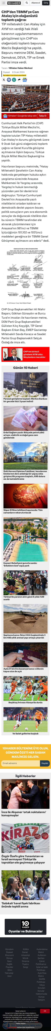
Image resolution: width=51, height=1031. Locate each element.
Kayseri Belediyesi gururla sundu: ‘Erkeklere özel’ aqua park (20, 564)
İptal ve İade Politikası (42, 968)
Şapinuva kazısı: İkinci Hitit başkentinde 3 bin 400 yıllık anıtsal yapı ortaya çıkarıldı (24, 636)
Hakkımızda (41, 994)
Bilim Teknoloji (9, 971)
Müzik (25, 958)
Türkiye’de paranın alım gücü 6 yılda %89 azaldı (23, 598)
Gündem (9, 949)
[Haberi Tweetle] (4, 80)
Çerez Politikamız (41, 962)
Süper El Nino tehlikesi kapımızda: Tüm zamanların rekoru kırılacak (23, 511)
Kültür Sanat (25, 950)
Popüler (9, 967)
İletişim (41, 1000)
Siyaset (6, 72)
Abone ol (35, 3)
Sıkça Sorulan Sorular (41, 988)
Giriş (46, 3)
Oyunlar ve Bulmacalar (26, 931)
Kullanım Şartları (42, 956)
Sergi (25, 967)
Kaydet (45, 763)
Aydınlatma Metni (42, 950)
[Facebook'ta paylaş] (9, 80)
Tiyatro (25, 964)
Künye (41, 997)
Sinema (25, 961)
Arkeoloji (25, 955)
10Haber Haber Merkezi (21, 68)
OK (45, 1011)
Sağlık (9, 964)
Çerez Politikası (12, 1027)
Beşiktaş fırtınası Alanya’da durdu (25, 703)
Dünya (9, 958)
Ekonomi (9, 955)
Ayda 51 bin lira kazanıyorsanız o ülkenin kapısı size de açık (23, 670)
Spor (9, 961)
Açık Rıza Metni (42, 974)
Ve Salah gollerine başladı (25, 734)
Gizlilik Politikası (41, 980)
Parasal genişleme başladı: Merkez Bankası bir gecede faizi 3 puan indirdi (25, 400)
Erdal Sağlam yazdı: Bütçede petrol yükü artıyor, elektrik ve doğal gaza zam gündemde (23, 435)
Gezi (9, 976)
